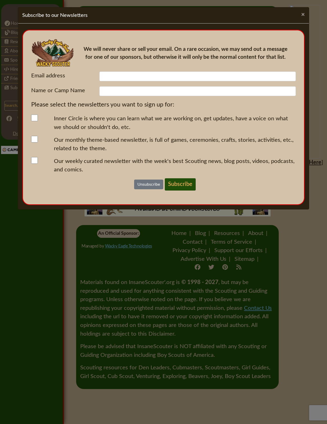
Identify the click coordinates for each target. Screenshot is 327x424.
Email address (48, 75)
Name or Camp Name (58, 90)
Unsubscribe (148, 184)
